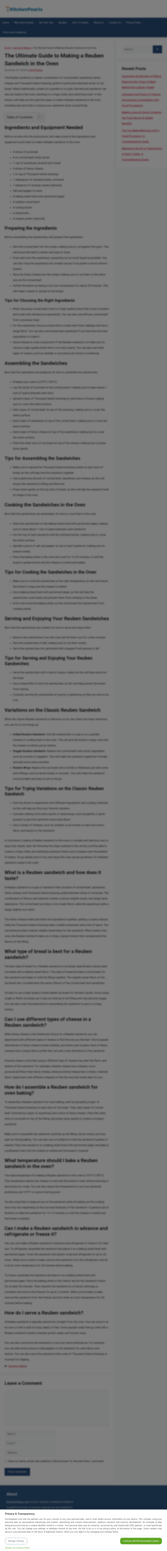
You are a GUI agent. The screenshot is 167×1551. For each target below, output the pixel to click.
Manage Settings (16, 1541)
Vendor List (10, 1548)
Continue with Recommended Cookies (141, 1541)
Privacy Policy (23, 1548)
